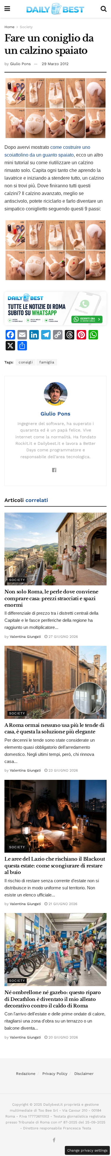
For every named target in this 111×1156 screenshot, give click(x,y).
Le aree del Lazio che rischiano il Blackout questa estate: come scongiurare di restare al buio (54, 865)
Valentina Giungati (25, 637)
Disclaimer (84, 1073)
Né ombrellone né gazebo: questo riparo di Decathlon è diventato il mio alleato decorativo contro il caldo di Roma (52, 999)
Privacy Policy (54, 1073)
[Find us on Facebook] (54, 1140)
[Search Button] (104, 9)
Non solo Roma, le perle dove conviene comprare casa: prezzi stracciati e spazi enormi (51, 598)
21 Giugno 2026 (62, 904)
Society (26, 27)
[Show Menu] (7, 9)
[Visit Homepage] (55, 9)
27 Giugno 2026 (62, 637)
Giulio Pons (20, 64)
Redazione (26, 1073)
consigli (26, 362)
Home (9, 27)
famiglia (46, 362)
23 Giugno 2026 (62, 770)
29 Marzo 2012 (55, 64)
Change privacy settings (87, 1150)
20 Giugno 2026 (62, 1037)
